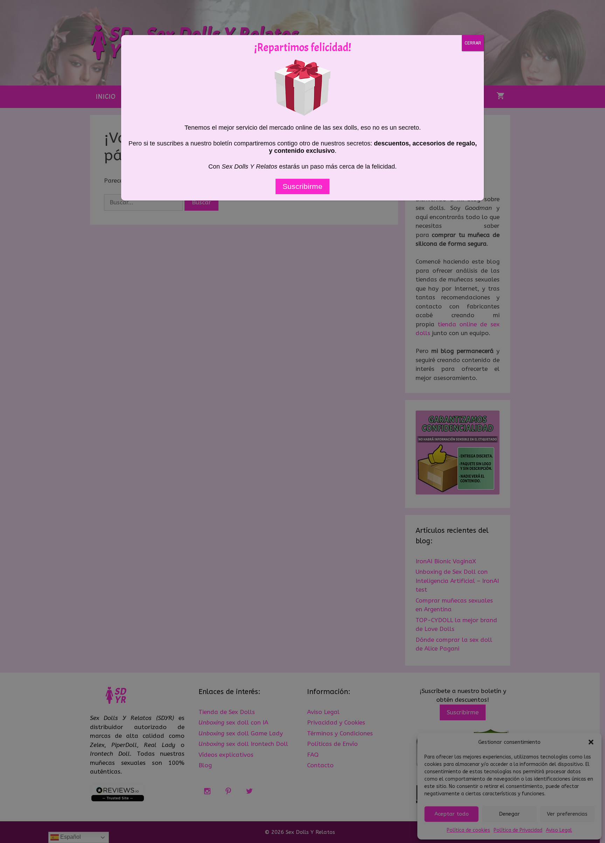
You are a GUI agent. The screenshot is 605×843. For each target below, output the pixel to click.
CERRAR (473, 43)
